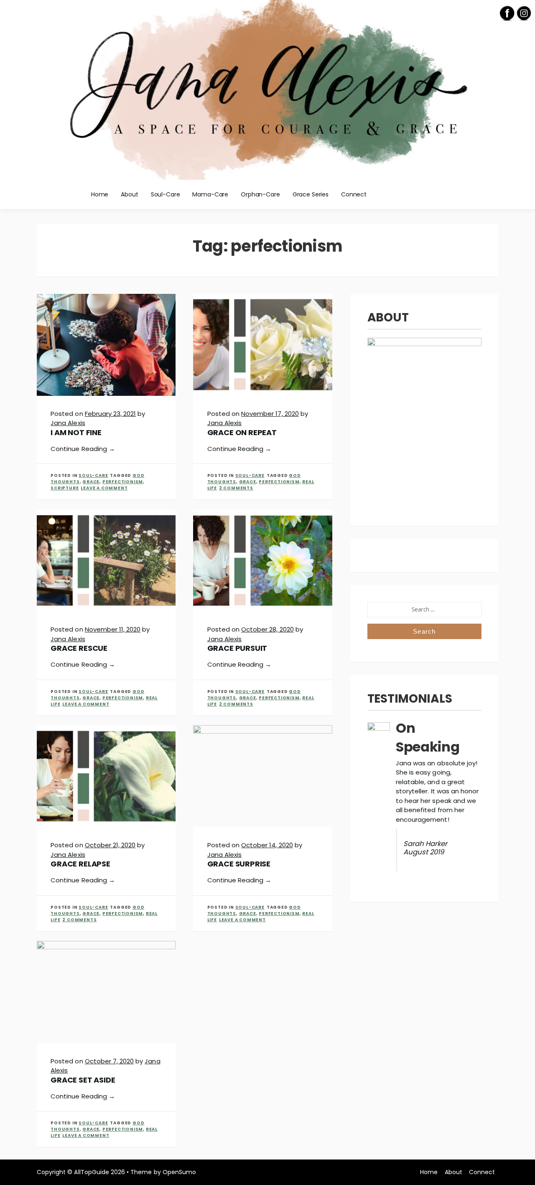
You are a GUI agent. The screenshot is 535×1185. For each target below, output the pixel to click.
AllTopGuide (91, 1172)
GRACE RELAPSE (80, 864)
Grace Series (311, 194)
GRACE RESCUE (79, 648)
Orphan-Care (260, 194)
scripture (65, 488)
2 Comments (236, 488)
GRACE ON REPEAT (242, 432)
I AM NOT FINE (76, 432)
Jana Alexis (68, 422)
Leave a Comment (104, 488)
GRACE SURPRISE (238, 864)
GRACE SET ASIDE (83, 1080)
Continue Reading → (83, 448)
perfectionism (122, 482)
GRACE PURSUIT (237, 648)
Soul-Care (165, 194)
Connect (354, 194)
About (129, 194)
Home (99, 194)
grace (90, 482)
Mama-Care (210, 194)
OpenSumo (179, 1172)
